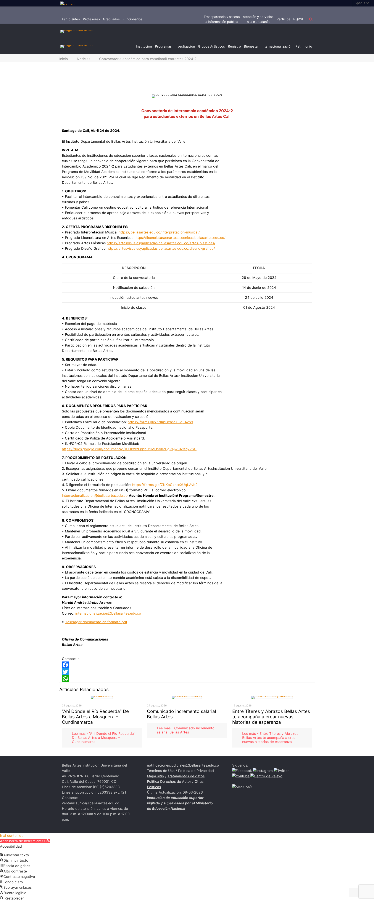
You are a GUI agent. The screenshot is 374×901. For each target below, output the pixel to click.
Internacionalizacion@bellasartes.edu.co (95, 495)
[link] (69, 3)
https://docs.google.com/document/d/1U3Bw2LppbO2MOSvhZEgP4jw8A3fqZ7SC (129, 449)
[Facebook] (187, 664)
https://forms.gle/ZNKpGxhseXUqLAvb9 (160, 422)
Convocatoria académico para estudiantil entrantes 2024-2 (148, 59)
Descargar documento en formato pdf (96, 622)
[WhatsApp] (187, 678)
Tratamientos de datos (186, 776)
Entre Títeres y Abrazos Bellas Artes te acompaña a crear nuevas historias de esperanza (271, 717)
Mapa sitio (155, 776)
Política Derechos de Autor (169, 781)
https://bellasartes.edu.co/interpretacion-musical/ (159, 232)
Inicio (63, 59)
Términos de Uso (161, 770)
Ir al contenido (12, 835)
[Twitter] (187, 671)
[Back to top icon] (353, 892)
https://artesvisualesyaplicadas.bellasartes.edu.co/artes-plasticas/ (161, 243)
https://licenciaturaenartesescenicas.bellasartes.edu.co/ (180, 237)
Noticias (83, 59)
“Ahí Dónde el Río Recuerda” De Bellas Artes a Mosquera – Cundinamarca (95, 717)
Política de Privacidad (196, 770)
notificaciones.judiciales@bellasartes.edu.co (183, 765)
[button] (25, 841)
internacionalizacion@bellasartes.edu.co (108, 613)
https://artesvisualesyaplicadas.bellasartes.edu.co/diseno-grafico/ (161, 248)
